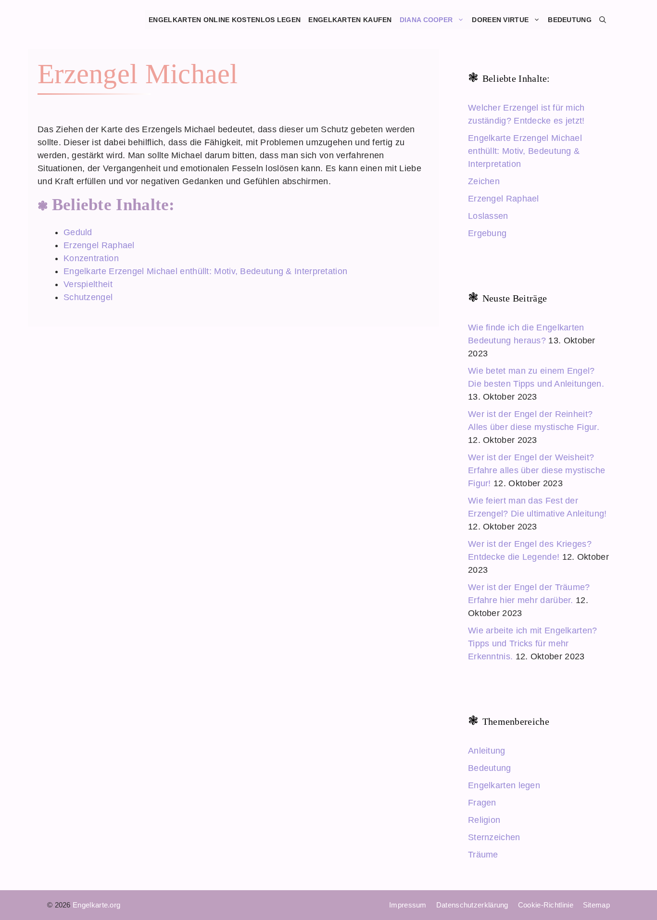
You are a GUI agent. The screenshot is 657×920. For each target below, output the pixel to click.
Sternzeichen (494, 837)
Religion (484, 820)
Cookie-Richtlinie (545, 905)
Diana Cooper (426, 20)
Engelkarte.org (96, 905)
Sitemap (596, 905)
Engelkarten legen (504, 785)
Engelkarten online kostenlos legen (225, 20)
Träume (483, 854)
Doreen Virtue (500, 20)
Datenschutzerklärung (472, 905)
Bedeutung (570, 20)
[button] (602, 19)
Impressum (408, 905)
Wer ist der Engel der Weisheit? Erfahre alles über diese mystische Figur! (536, 470)
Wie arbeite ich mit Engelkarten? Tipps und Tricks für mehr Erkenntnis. (532, 643)
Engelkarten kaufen (350, 20)
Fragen (482, 802)
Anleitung (486, 751)
